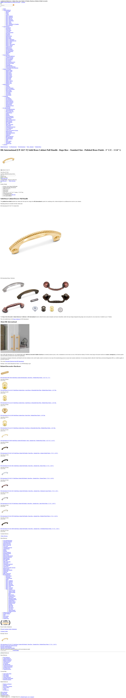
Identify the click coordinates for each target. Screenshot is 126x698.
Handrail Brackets (9, 100)
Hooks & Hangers (9, 88)
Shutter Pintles (9, 77)
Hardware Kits (9, 36)
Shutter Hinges (9, 73)
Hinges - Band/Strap (10, 39)
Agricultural (8, 27)
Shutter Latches (9, 76)
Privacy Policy (6, 687)
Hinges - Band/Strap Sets (11, 40)
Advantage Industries (7, 541)
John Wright (8, 125)
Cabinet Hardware (7, 658)
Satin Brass (10, 605)
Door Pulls (8, 64)
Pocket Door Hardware (10, 66)
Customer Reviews (7, 669)
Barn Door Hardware (10, 56)
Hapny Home (8, 118)
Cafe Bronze (11, 597)
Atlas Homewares (9, 110)
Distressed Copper (12, 598)
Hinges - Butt (8, 43)
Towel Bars (8, 92)
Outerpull (8, 135)
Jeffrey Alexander (9, 124)
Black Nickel (11, 594)
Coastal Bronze (9, 112)
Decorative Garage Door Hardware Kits (9, 645)
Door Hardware (6, 657)
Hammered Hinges (10, 117)
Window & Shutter (7, 660)
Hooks (7, 579)
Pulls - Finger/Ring (10, 20)
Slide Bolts (8, 52)
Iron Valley (8, 123)
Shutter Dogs (8, 72)
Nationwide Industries (10, 132)
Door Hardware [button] (6, 54)
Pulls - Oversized (9, 587)
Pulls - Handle (9, 23)
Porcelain (10, 604)
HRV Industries (9, 122)
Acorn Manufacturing (10, 109)
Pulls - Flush (8, 21)
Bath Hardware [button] (6, 84)
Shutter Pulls (8, 78)
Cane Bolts (8, 31)
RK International (9, 137)
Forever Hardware (9, 116)
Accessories (5, 663)
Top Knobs (8, 142)
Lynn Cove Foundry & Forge (12, 130)
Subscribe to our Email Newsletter (8, 648)
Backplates (8, 11)
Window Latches (9, 80)
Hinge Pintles (8, 38)
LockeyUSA (8, 129)
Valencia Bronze (11, 610)
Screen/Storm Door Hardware (12, 67)
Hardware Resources (7, 557)
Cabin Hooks (8, 30)
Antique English (11, 592)
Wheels (7, 53)
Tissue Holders (9, 91)
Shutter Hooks (9, 75)
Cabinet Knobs (9, 578)
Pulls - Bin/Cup (9, 18)
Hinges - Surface (9, 45)
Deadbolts (8, 34)
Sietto (7, 139)
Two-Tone (10, 608)
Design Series (8, 575)
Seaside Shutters (9, 138)
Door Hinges (8, 60)
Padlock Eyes (8, 47)
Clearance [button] (5, 144)
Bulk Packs (8, 29)
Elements (8, 115)
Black (9, 593)
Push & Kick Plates (10, 63)
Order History (6, 674)
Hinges (7, 12)
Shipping (5, 685)
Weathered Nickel (12, 611)
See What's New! (6, 668)
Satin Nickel (11, 607)
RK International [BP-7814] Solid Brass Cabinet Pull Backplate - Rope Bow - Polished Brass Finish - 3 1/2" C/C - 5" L (25, 377)
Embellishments (9, 65)
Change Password (7, 677)
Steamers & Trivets (10, 105)
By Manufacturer (6, 664)
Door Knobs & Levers (10, 62)
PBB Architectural (9, 136)
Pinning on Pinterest (7, 684)
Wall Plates (8, 106)
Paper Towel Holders (10, 89)
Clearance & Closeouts (8, 665)
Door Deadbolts (9, 59)
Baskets (7, 85)
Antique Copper (11, 591)
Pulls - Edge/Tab (9, 19)
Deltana (7, 113)
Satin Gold (10, 606)
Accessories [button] (5, 96)
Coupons (23, 2)
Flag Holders (8, 98)
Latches (7, 14)
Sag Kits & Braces (9, 50)
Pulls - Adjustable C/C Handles (12, 24)
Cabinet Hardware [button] (7, 10)
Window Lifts (8, 82)
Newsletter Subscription (8, 678)
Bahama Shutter (9, 70)
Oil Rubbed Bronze (12, 599)
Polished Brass (11, 600)
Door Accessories (9, 58)
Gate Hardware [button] (6, 26)
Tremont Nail (8, 143)
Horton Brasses (9, 121)
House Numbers (9, 103)
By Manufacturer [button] (6, 108)
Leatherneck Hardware (10, 126)
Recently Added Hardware (6, 646)
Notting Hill (8, 134)
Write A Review (12, 180)
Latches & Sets (9, 46)
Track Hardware (9, 25)
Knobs (7, 13)
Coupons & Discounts (7, 666)
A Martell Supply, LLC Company (27, 696)
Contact (4, 688)
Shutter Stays (8, 79)
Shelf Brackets (9, 104)
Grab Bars (8, 86)
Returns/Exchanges (7, 679)
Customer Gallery (4, 631)
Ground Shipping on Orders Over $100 (10, 2)
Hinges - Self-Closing (10, 44)
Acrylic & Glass (11, 590)
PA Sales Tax (6, 689)
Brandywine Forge (7, 544)
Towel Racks (8, 95)
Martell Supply (9, 131)
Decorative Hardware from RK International (14, 361)
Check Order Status (7, 673)
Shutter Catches (9, 71)
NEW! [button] (4, 8)
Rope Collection (16, 319)
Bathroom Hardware (7, 659)
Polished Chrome (12, 601)
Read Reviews (4, 180)
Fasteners (8, 97)
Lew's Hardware (9, 128)
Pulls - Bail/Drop (9, 17)
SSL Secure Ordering (7, 686)
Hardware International (10, 119)
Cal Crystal (5, 546)
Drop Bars (8, 33)
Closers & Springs (9, 32)
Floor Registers (9, 99)
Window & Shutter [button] (7, 69)
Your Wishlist (6, 676)
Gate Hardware (6, 662)
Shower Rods (8, 90)
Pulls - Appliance (9, 16)
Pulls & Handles (9, 49)
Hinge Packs (8, 37)
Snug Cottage (8, 141)
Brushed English (11, 596)
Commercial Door (9, 57)
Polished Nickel (11, 603)
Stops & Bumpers (9, 51)
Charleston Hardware (7, 547)
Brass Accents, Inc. (10, 111)
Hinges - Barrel (9, 41)
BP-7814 (13, 194)
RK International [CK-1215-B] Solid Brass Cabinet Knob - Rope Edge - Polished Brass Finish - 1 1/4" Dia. (23, 415)
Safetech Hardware (7, 612)
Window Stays (9, 83)
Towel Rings (8, 93)
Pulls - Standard (9, 588)
